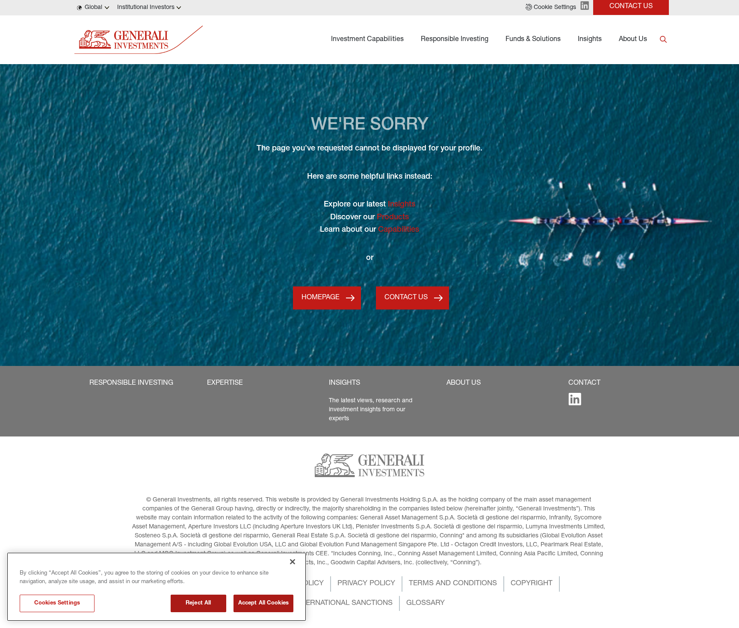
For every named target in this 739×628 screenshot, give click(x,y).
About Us (633, 39)
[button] (550, 7)
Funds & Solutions (533, 39)
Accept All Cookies (263, 603)
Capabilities (398, 230)
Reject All (198, 603)
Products (393, 217)
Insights (590, 39)
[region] (156, 586)
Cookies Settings (57, 603)
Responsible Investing (454, 39)
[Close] (292, 561)
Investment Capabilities (367, 39)
